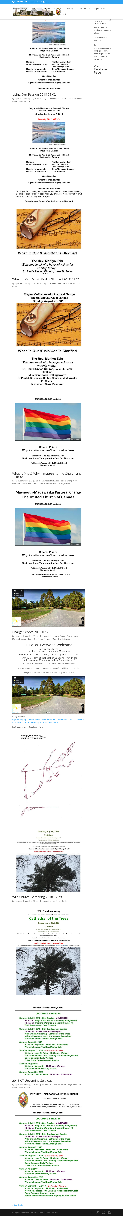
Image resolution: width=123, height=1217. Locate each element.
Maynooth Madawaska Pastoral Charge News (59, 481)
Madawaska (50, 14)
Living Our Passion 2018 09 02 (34, 94)
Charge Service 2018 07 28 (31, 632)
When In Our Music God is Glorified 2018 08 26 (46, 279)
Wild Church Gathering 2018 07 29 (37, 897)
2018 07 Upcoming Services (32, 1080)
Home (47, 9)
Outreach (62, 14)
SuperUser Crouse (22, 98)
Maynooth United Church (52, 283)
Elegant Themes (29, 1212)
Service (27, 101)
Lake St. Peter (82, 9)
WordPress (53, 1212)
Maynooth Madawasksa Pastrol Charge (58, 98)
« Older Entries (18, 1205)
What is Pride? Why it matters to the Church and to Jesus (47, 475)
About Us (57, 9)
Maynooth (98, 9)
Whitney (70, 9)
